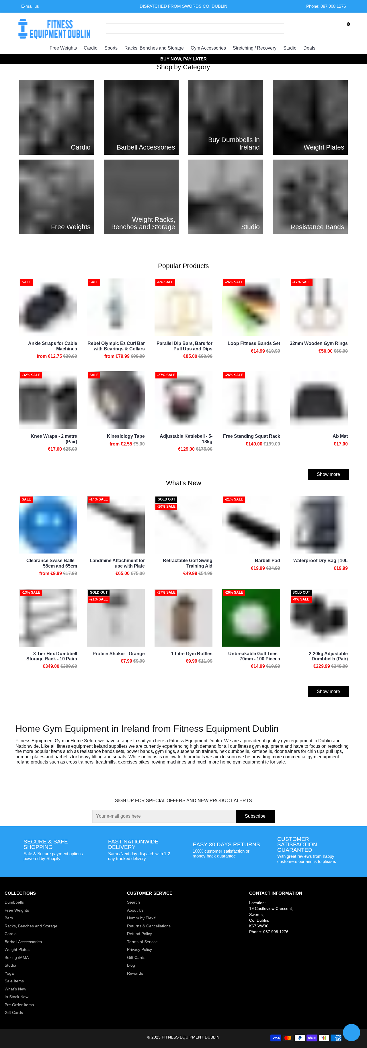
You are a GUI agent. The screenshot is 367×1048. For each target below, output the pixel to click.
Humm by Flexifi (141, 918)
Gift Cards (14, 1012)
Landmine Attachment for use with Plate (117, 563)
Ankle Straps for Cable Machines (52, 346)
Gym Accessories (208, 48)
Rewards (135, 973)
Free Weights (63, 48)
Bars (9, 918)
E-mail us (30, 6)
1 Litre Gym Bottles (191, 653)
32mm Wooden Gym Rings (319, 343)
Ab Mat (340, 436)
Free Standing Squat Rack (251, 436)
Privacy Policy (139, 949)
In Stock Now (16, 997)
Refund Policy (139, 934)
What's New (15, 989)
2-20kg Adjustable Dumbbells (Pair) (328, 656)
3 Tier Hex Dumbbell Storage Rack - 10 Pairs (51, 656)
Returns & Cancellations (149, 926)
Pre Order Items (19, 1005)
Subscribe (255, 816)
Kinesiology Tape (126, 436)
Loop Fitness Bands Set (254, 343)
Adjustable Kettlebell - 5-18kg (186, 439)
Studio (289, 48)
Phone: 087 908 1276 (326, 6)
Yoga (9, 973)
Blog (131, 965)
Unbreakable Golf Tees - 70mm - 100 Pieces (254, 656)
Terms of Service (142, 942)
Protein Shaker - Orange (119, 653)
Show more (328, 474)
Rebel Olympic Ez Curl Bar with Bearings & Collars (116, 346)
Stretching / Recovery (254, 48)
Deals (309, 48)
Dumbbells (14, 902)
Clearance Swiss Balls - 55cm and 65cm (51, 563)
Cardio (90, 48)
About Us (135, 910)
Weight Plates (17, 949)
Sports (111, 48)
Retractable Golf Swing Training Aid (187, 563)
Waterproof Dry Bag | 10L (320, 560)
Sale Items (14, 981)
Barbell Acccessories (23, 942)
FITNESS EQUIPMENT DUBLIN (190, 1037)
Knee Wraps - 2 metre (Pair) (54, 439)
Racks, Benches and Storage (154, 48)
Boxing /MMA (17, 957)
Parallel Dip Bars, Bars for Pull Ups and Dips (184, 346)
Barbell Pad (267, 560)
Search (133, 902)
